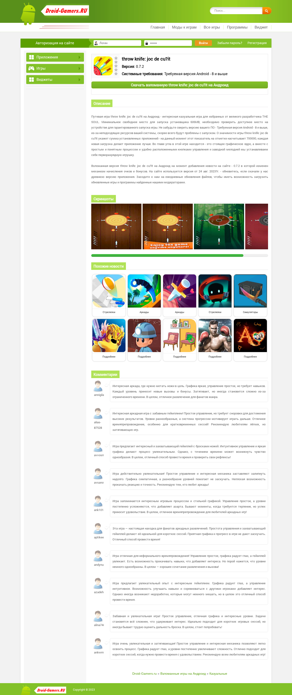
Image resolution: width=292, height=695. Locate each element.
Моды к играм (184, 27)
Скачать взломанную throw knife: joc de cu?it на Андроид (180, 84)
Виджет (261, 27)
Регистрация (257, 43)
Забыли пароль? (229, 43)
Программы (237, 27)
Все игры (212, 27)
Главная (158, 27)
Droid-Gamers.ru (144, 673)
